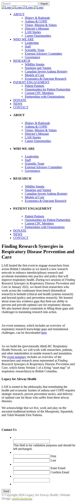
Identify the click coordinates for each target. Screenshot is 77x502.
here (44, 332)
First (53, 456)
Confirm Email (60, 472)
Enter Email (58, 468)
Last (53, 460)
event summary (16, 357)
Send (6, 491)
